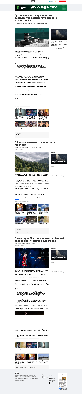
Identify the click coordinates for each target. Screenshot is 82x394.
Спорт (39, 3)
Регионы (45, 3)
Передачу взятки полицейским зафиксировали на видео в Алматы (27, 134)
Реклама (43, 375)
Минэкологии (27, 106)
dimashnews (33, 275)
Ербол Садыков (17, 245)
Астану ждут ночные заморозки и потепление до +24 (24, 230)
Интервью (32, 3)
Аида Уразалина (17, 149)
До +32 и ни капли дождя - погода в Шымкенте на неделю (25, 232)
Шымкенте (17, 199)
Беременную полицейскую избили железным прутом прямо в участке (59, 37)
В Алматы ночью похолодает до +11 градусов (59, 41)
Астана (18, 106)
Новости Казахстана (21, 3)
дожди (28, 201)
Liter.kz (26, 54)
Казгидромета (23, 178)
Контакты (43, 378)
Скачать (59, 388)
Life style (36, 3)
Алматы (20, 201)
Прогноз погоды (24, 201)
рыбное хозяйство (22, 106)
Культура (42, 3)
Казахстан (16, 201)
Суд (15, 106)
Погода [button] (61, 3)
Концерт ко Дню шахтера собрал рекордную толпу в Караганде (26, 367)
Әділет (49, 3)
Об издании (43, 374)
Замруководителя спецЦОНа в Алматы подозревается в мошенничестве (28, 136)
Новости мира (28, 3)
